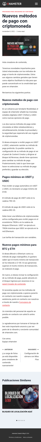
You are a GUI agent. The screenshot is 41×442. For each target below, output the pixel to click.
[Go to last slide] (6, 402)
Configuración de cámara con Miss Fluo (31, 355)
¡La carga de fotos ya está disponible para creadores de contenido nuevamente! (10, 358)
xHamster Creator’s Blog (18, 433)
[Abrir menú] (36, 4)
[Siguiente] (35, 402)
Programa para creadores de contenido (17, 11)
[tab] (16, 420)
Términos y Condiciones (15, 437)
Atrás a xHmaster (27, 437)
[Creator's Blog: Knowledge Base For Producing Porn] (11, 4)
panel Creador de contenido (14, 284)
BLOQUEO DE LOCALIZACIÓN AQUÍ (17, 412)
